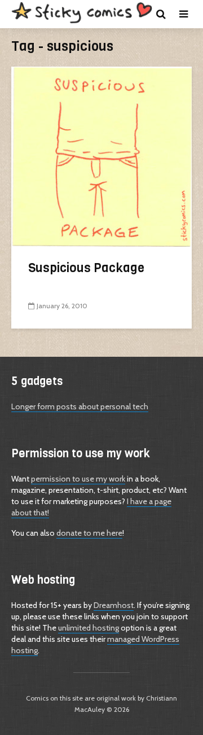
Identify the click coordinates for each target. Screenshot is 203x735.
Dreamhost (114, 605)
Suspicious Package (86, 268)
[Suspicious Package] (101, 155)
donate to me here (89, 533)
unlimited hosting (88, 628)
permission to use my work (78, 479)
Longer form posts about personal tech (79, 406)
